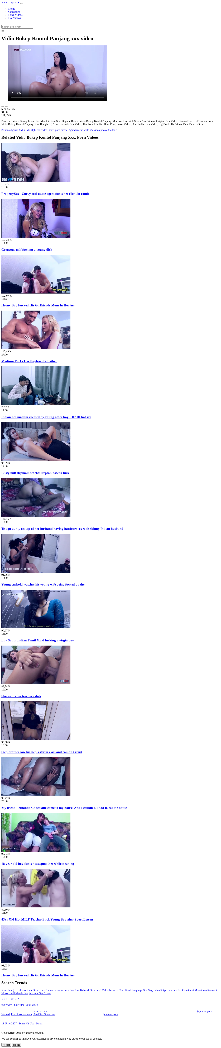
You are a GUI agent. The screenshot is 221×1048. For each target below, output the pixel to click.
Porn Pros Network (21, 1014)
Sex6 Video (102, 990)
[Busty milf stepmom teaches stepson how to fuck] (35, 460)
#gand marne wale (79, 130)
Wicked (5, 1014)
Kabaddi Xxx (87, 990)
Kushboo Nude (24, 990)
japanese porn (204, 1011)
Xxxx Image (8, 990)
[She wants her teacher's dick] (35, 683)
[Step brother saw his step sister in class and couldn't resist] (35, 739)
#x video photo (98, 130)
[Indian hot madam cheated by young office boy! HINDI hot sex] (35, 404)
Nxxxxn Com (116, 990)
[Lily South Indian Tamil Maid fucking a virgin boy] (35, 627)
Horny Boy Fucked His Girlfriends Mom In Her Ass (38, 305)
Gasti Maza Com (197, 990)
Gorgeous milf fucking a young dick (26, 249)
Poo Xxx (74, 990)
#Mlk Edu (24, 130)
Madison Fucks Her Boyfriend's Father (29, 361)
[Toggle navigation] (21, 3)
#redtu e (112, 130)
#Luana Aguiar (9, 130)
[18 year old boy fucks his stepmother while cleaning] (35, 850)
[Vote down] (6, 106)
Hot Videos (14, 18)
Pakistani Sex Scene (40, 993)
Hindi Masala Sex (18, 993)
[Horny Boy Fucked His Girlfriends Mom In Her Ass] (35, 292)
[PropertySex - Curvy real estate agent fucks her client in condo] (35, 180)
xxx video (6, 1004)
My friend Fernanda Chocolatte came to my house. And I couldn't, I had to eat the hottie (64, 808)
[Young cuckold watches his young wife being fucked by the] (35, 571)
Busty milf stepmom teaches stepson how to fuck (35, 473)
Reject (16, 1045)
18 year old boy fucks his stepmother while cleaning (37, 863)
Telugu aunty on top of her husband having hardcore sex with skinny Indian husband (62, 528)
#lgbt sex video (39, 130)
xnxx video (32, 1004)
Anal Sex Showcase (44, 1014)
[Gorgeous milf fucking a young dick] (35, 236)
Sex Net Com (180, 990)
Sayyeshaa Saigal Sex (160, 990)
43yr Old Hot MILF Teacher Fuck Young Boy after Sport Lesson (47, 919)
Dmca (39, 1023)
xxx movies (40, 1011)
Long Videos (15, 14)
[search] (2, 30)
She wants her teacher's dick (21, 696)
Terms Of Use (26, 1023)
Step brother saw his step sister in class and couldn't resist (41, 752)
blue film (19, 1004)
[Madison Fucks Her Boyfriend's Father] (35, 348)
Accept (6, 1045)
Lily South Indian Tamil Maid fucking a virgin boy (37, 640)
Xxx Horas (39, 990)
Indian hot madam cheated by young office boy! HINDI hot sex (46, 417)
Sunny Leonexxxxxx (57, 990)
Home (11, 8)
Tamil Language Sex (136, 990)
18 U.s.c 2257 (9, 1023)
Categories (14, 11)
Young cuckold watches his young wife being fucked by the (42, 584)
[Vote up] (2, 106)
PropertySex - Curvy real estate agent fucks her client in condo (45, 193)
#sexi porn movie (58, 130)
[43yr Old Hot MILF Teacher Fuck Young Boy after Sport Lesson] (35, 906)
